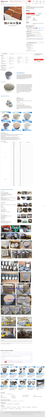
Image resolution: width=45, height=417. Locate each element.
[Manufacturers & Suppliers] (4, 1)
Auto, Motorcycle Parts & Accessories (5, 4)
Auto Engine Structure (12, 4)
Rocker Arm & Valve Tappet (25, 396)
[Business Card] (43, 56)
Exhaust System (15, 4)
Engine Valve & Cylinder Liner (4, 397)
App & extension (36, 3)
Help (32, 3)
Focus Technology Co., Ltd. (18, 414)
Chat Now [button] (40, 13)
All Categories (3, 3)
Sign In (27, 50)
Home (1, 4)
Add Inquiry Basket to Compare (13, 25)
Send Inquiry (30, 13)
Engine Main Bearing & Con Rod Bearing (37, 396)
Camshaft (34, 395)
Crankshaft (2, 396)
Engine (1, 395)
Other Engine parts (13, 397)
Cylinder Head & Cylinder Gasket (25, 395)
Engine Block (13, 395)
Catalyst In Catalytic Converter (4, 408)
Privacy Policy (32, 414)
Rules (43, 3)
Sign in (43, 1)
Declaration (29, 414)
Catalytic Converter (14, 396)
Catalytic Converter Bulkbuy (18, 408)
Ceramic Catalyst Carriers (11, 408)
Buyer (29, 3)
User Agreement (26, 414)
